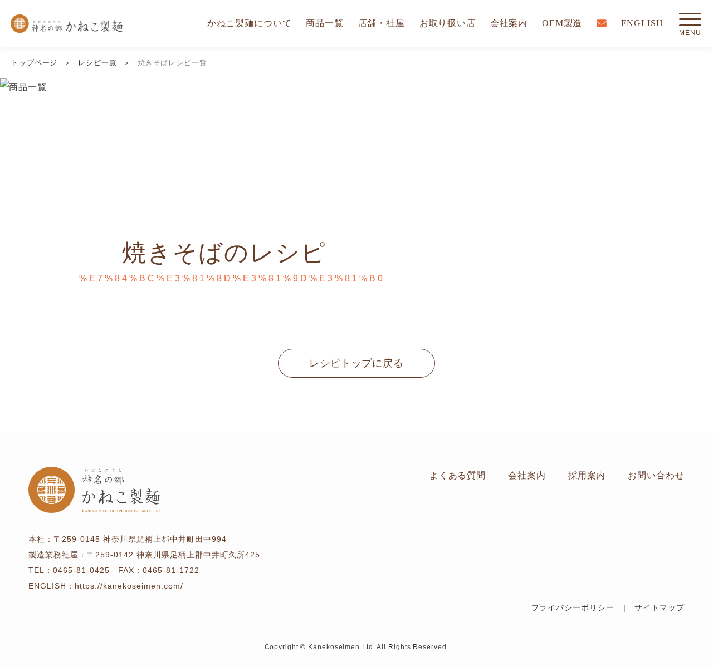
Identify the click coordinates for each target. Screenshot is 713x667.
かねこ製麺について (249, 23)
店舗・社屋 (382, 23)
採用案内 (587, 475)
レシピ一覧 (97, 62)
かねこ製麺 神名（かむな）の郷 (67, 23)
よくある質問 (457, 475)
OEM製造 (562, 23)
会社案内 (509, 23)
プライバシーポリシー (572, 608)
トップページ (34, 62)
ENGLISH (642, 23)
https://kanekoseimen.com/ (129, 585)
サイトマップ (659, 608)
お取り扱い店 (447, 23)
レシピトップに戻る (356, 363)
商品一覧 (325, 23)
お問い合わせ (656, 475)
